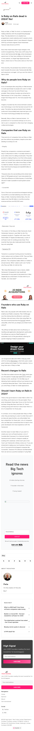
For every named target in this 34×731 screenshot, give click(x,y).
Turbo (24, 374)
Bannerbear (14, 361)
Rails (19, 54)
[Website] (6, 591)
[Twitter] (4, 591)
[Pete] (3, 23)
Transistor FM (6, 249)
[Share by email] (25, 561)
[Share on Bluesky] (9, 561)
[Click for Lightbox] (17, 213)
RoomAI (22, 320)
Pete (6, 23)
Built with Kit (17, 544)
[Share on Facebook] (14, 561)
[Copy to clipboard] (30, 561)
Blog (3, 555)
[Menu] (31, 3)
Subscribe (25, 3)
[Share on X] (3, 561)
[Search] (19, 3)
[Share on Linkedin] (19, 561)
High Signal (8, 719)
